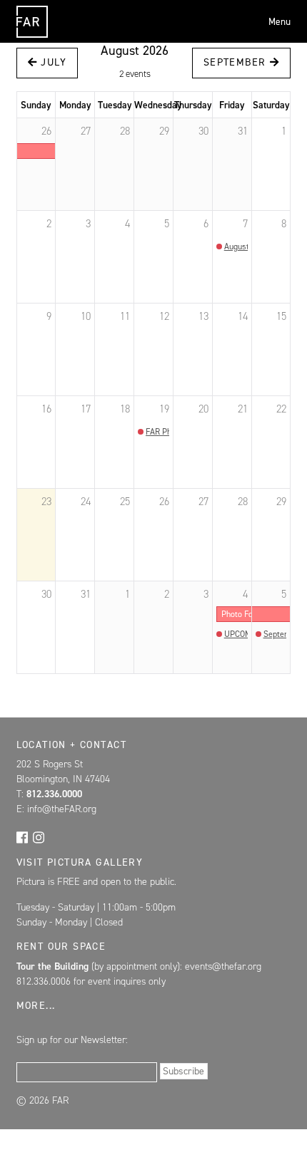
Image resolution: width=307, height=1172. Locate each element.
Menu (279, 21)
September (236, 62)
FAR (30, 37)
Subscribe (183, 1071)
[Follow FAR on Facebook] (22, 836)
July (51, 62)
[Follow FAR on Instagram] (38, 836)
